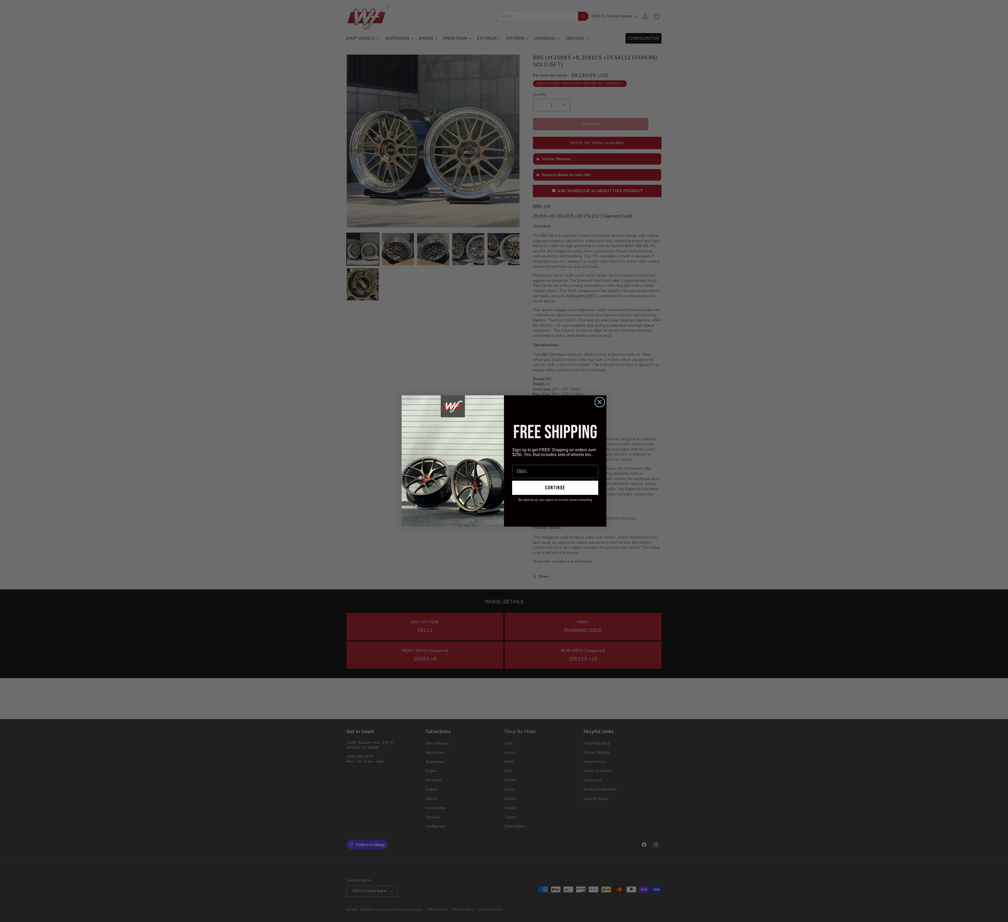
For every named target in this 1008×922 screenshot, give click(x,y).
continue (555, 488)
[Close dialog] (599, 402)
